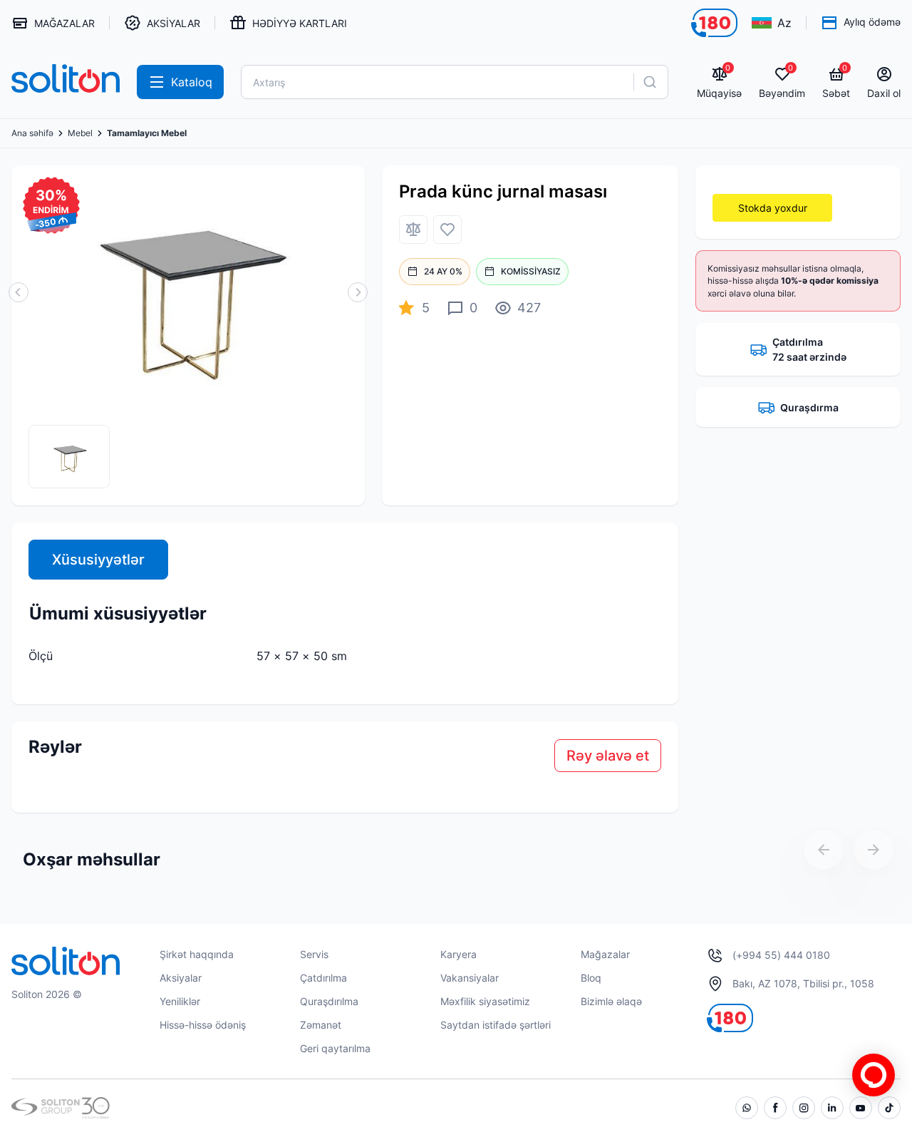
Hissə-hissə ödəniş (203, 1025)
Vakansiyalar (469, 978)
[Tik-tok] (889, 1107)
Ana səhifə (32, 133)
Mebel (80, 133)
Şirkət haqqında (197, 954)
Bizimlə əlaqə (611, 1001)
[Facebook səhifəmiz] (775, 1107)
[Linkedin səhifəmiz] (832, 1107)
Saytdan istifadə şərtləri (495, 1025)
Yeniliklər (180, 1001)
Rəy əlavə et (607, 755)
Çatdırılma (323, 978)
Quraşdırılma (329, 1001)
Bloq (591, 978)
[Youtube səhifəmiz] (860, 1107)
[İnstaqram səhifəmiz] (803, 1107)
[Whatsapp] (746, 1107)
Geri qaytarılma (335, 1048)
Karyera (458, 954)
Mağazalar (605, 954)
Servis (314, 954)
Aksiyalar (181, 978)
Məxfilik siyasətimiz (485, 1001)
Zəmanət (320, 1025)
